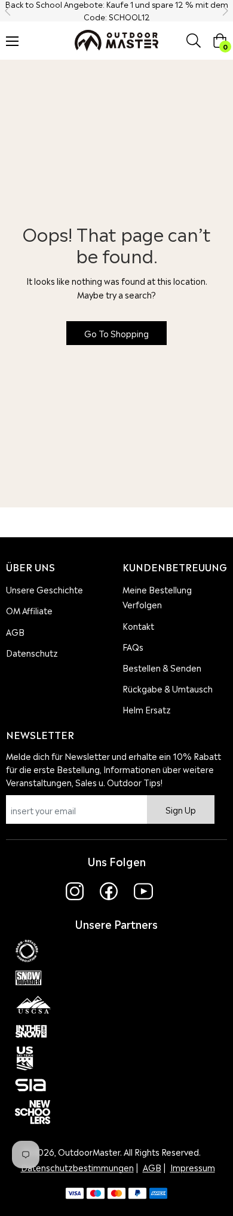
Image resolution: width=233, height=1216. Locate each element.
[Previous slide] (8, 10)
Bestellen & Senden (161, 667)
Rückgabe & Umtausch (167, 688)
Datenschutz (32, 652)
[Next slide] (224, 10)
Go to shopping (116, 333)
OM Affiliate (29, 610)
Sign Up (180, 809)
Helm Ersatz (146, 709)
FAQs (132, 646)
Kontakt (138, 625)
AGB (15, 631)
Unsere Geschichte (44, 589)
